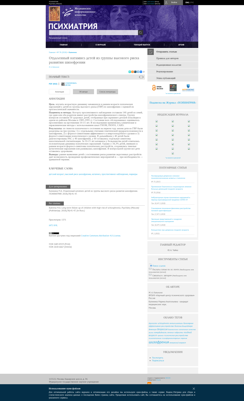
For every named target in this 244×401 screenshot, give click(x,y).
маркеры (133, 174)
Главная (63, 45)
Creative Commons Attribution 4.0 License (100, 235)
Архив (181, 45)
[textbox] (93, 32)
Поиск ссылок (158, 265)
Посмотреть (157, 357)
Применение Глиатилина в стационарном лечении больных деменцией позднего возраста (171, 187)
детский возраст (56, 174)
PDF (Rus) (53, 84)
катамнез (96, 174)
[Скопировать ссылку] (144, 72)
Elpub (158, 380)
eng (187, 2)
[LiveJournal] (135, 72)
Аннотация (59, 92)
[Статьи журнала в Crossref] (173, 87)
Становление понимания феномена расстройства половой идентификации (170, 209)
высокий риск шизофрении (78, 174)
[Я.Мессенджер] (130, 72)
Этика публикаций (165, 78)
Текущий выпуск (142, 45)
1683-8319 (151, 2)
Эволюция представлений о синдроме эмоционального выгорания (166, 220)
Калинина (73, 52)
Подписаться (158, 360)
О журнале (101, 45)
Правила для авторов (167, 58)
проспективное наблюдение (115, 174)
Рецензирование (164, 72)
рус (192, 2)
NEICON (167, 378)
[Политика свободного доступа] (158, 87)
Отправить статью (166, 52)
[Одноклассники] (132, 72)
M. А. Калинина (54, 67)
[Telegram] (138, 72)
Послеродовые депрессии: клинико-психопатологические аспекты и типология (168, 177)
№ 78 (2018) (62, 52)
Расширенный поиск (58, 38)
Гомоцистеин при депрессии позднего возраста (170, 230)
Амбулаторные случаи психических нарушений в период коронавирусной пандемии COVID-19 (170, 198)
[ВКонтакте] (141, 72)
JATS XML (53, 225)
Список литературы (107, 92)
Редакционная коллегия (168, 65)
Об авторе (83, 92)
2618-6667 (151, 4)
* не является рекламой (173, 93)
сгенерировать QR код (69, 84)
